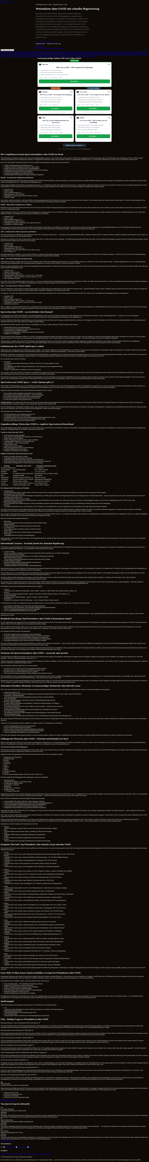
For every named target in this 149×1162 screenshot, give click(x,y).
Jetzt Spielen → (74, 81)
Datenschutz (4, 1154)
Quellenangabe (60, 56)
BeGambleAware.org (86, 149)
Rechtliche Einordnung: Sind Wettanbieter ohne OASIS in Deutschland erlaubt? (96, 53)
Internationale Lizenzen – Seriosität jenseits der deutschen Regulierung (54, 53)
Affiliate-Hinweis (25, 1154)
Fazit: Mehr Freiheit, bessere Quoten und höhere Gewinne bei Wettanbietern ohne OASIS (30, 56)
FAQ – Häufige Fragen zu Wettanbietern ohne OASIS (81, 56)
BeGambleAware (21, 1147)
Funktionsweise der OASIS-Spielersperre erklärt (87, 51)
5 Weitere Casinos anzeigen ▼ (74, 145)
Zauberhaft (7, 1)
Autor (2, 3)
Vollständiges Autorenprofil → (9, 1100)
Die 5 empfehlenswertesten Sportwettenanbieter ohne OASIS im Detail (20, 51)
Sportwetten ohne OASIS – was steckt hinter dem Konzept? (57, 51)
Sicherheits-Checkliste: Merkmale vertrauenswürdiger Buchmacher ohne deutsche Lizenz (39, 55)
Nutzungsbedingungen (14, 1154)
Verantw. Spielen (46, 1154)
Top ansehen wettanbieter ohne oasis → (46, 42)
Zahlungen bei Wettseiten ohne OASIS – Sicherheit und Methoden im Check (85, 55)
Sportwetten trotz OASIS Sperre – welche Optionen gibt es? (118, 51)
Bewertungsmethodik (36, 1154)
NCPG (30, 1147)
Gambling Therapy (9, 1147)
